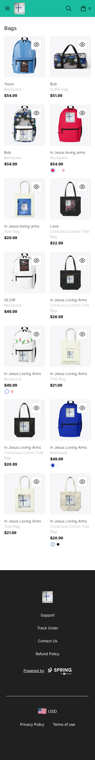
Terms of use (64, 724)
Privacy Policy (32, 724)
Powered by (33, 670)
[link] (24, 56)
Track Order (47, 628)
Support (48, 615)
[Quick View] (36, 44)
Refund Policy (47, 654)
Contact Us (47, 641)
